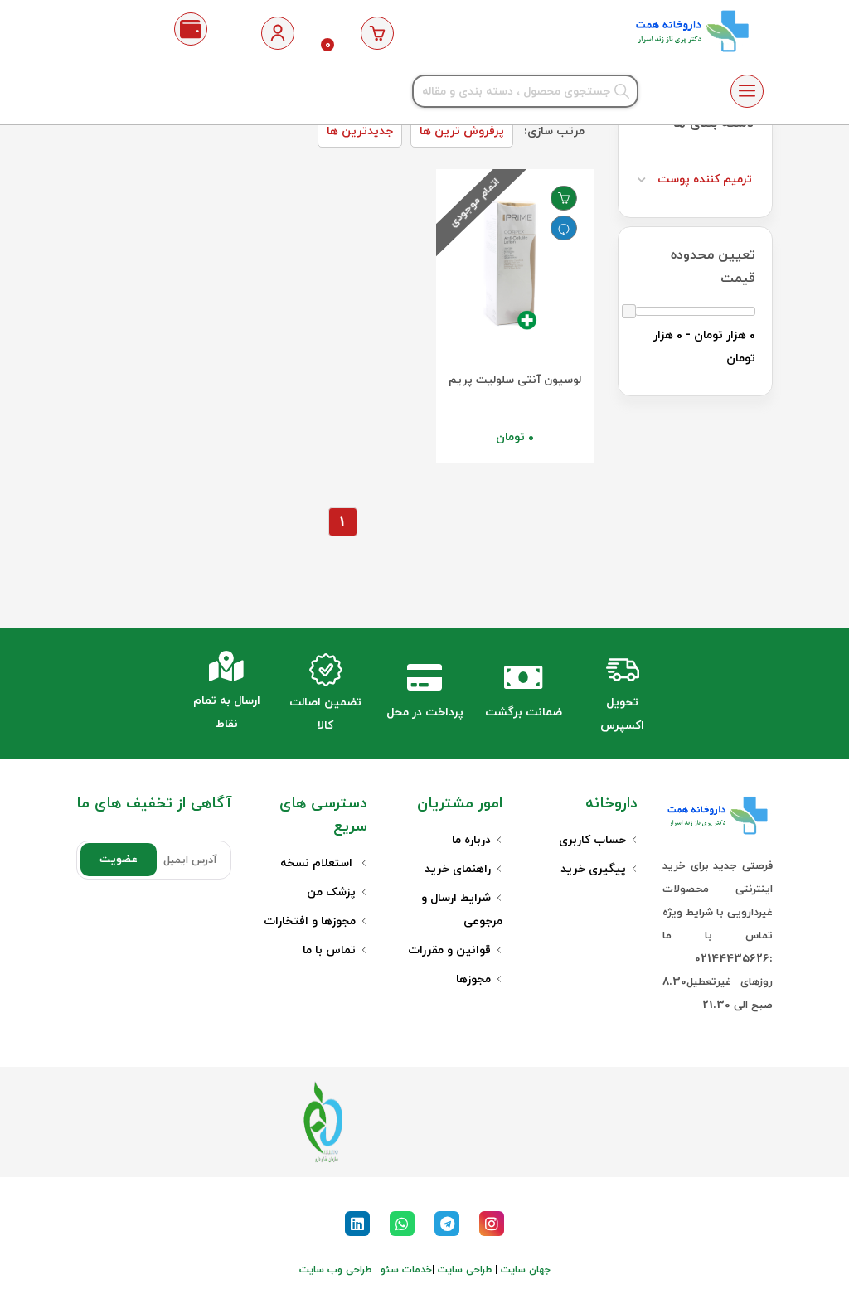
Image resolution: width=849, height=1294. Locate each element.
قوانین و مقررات (449, 950)
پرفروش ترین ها (462, 131)
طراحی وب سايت (335, 1270)
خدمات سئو (406, 1270)
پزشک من (331, 892)
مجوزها (473, 979)
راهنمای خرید (457, 869)
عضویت (118, 859)
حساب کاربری (592, 840)
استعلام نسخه (318, 863)
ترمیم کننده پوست (704, 179)
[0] (377, 33)
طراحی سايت (465, 1270)
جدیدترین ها (360, 131)
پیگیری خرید (593, 869)
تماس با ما (329, 950)
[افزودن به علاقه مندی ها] (564, 198)
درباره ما (471, 840)
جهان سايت (526, 1270)
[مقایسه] (564, 228)
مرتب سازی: (554, 131)
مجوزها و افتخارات (310, 921)
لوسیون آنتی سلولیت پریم (515, 380)
